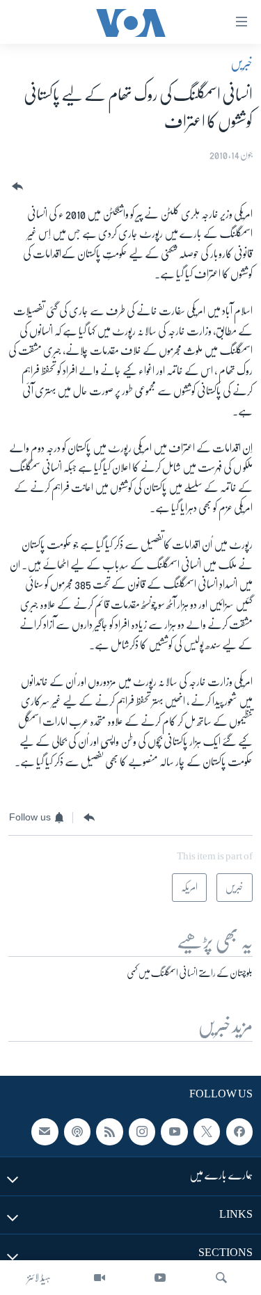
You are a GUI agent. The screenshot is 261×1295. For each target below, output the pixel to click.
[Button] (16, 187)
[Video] (99, 1277)
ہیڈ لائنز (39, 1277)
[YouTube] (160, 1277)
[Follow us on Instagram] (142, 1131)
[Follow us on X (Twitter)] (206, 1131)
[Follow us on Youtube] (174, 1131)
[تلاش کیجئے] (221, 1277)
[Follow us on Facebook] (239, 1131)
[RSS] (109, 1131)
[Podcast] (77, 1131)
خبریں (241, 63)
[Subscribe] (44, 1131)
